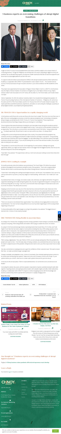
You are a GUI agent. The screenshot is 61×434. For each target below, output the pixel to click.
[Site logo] (27, 3)
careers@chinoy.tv (6, 416)
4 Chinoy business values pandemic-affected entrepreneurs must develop (27, 362)
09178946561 (4, 425)
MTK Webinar (42, 284)
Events (12, 322)
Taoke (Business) (32, 10)
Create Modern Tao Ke (9, 284)
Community (6, 322)
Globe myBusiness (24, 284)
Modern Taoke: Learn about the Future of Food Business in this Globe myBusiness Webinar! (15, 326)
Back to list (30, 294)
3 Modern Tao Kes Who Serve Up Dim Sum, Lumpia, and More (45, 325)
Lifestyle (43, 321)
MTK (33, 284)
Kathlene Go (26, 21)
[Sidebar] (2, 132)
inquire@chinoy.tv (5, 407)
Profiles (48, 321)
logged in (10, 372)
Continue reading (15, 336)
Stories (26, 10)
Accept (55, 431)
